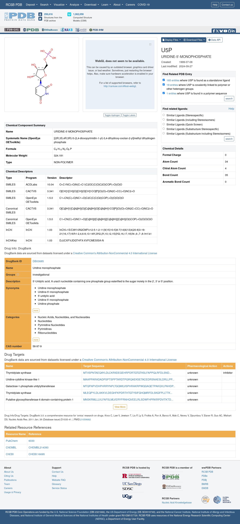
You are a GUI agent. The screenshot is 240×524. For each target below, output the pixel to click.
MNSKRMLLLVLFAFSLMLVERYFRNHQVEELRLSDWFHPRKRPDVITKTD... (128, 399)
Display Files (171, 39)
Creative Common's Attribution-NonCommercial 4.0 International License (115, 253)
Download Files (194, 39)
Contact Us (57, 471)
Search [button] (44, 4)
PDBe (205, 475)
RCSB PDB (14, 4)
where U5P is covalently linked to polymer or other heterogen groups (198, 87)
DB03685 (38, 261)
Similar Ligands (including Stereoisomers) (191, 120)
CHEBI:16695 (37, 454)
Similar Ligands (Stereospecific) (185, 115)
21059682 (85, 419)
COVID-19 (144, 4)
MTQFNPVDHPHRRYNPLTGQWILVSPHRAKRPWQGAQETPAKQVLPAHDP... (129, 386)
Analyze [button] (75, 4)
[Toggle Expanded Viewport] (150, 44)
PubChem (12, 441)
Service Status (59, 488)
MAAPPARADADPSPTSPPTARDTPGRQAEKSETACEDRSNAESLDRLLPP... (128, 379)
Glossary (56, 484)
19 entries (172, 85)
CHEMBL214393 (38, 447)
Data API (216, 39)
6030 (31, 441)
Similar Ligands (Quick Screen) (185, 124)
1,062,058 (78, 14)
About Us (9, 471)
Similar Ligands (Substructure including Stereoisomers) (198, 133)
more (36, 310)
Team (7, 484)
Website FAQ (58, 479)
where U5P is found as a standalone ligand (198, 80)
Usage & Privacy (12, 492)
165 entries (173, 80)
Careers (130, 4)
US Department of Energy (123, 512)
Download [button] (90, 4)
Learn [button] (105, 4)
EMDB (205, 488)
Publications (10, 479)
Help (215, 4)
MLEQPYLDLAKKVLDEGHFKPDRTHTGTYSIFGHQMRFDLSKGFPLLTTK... (127, 393)
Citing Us (8, 475)
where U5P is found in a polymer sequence (197, 93)
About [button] (117, 4)
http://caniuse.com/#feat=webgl (120, 86)
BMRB (205, 484)
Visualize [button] (59, 4)
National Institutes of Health (94, 515)
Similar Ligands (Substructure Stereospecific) (193, 129)
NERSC (100, 518)
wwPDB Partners (211, 467)
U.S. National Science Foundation (71, 512)
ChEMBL (11, 447)
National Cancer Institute (178, 512)
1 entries (171, 93)
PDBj (204, 479)
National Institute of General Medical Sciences (49, 515)
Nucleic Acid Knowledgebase (177, 502)
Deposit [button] (31, 4)
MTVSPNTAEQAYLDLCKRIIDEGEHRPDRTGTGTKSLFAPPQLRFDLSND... (127, 373)
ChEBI (10, 454)
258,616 (48, 14)
